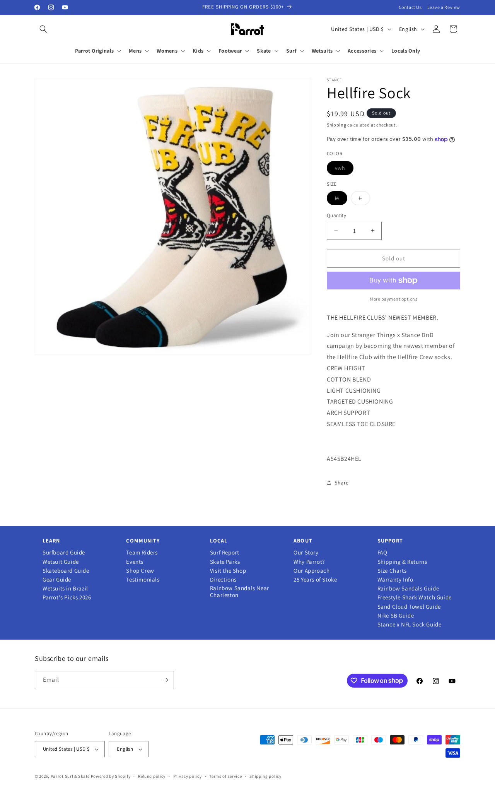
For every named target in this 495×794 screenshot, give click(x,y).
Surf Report (224, 552)
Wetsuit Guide (61, 561)
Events (134, 561)
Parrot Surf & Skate (70, 776)
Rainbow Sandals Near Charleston (239, 592)
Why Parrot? (309, 561)
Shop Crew (140, 570)
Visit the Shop (228, 570)
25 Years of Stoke (315, 579)
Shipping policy (265, 776)
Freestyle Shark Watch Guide (414, 597)
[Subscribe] (165, 680)
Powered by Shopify (111, 776)
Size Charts (392, 570)
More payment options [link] (393, 299)
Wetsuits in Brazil (65, 588)
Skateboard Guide (66, 570)
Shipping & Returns (402, 561)
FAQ (382, 552)
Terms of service (225, 776)
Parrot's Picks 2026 (67, 597)
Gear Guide (57, 579)
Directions (223, 579)
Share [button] (342, 482)
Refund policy (152, 776)
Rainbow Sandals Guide (408, 588)
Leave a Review (443, 7)
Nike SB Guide (395, 615)
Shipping (336, 125)
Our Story (306, 552)
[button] (43, 29)
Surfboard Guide (64, 552)
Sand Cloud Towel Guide (409, 606)
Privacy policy (187, 776)
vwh (344, 169)
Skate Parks (225, 561)
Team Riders (142, 552)
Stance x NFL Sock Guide (409, 624)
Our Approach (311, 570)
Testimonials (142, 579)
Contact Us (410, 7)
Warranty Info (395, 579)
